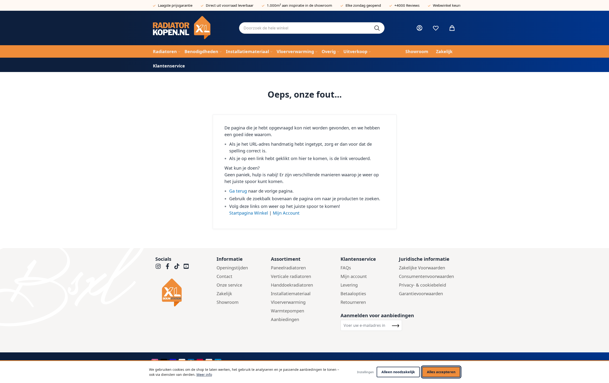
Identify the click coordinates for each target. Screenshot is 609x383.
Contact (224, 276)
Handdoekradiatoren (292, 285)
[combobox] (312, 28)
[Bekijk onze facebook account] (167, 266)
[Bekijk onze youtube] (186, 266)
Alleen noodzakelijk (398, 372)
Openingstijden (232, 268)
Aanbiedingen (285, 319)
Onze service (229, 285)
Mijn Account (286, 213)
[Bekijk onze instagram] (158, 266)
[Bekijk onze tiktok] (177, 266)
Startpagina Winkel (248, 213)
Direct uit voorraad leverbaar (229, 5)
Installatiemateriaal (291, 293)
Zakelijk (224, 293)
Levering (349, 285)
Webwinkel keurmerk (450, 5)
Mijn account (354, 276)
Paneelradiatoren (288, 268)
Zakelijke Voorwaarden (422, 268)
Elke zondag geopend (363, 5)
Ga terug (238, 191)
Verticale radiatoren (291, 276)
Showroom (228, 302)
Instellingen (365, 372)
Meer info (204, 374)
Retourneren (353, 302)
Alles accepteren (441, 372)
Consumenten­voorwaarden (426, 276)
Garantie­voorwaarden (421, 293)
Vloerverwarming (288, 302)
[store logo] (192, 28)
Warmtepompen (287, 311)
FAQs (346, 268)
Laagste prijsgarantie (175, 5)
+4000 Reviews (406, 5)
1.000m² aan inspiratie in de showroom (299, 5)
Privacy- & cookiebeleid (422, 285)
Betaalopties (353, 293)
